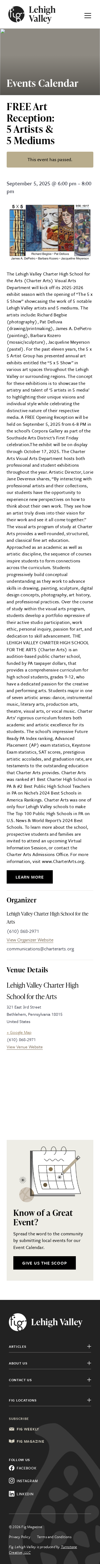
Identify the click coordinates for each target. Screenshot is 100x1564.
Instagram (27, 1481)
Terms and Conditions (54, 1537)
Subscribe (19, 1418)
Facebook (27, 1468)
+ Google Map (19, 1032)
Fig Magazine (30, 1441)
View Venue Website (25, 1047)
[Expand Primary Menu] (88, 14)
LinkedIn (25, 1494)
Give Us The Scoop (44, 1263)
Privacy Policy (19, 1537)
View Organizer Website (30, 939)
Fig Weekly (28, 1429)
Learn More (30, 877)
